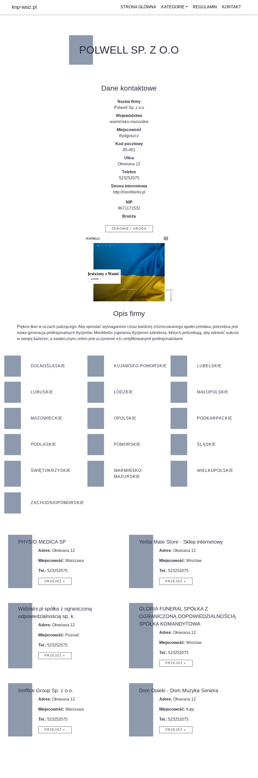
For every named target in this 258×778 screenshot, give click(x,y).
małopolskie (213, 392)
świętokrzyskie (51, 470)
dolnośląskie (48, 366)
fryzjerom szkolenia (149, 333)
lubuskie (42, 392)
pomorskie (127, 444)
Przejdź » (55, 581)
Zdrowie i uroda (129, 228)
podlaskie (43, 444)
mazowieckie (46, 418)
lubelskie (209, 366)
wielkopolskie (215, 470)
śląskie (206, 444)
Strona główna (138, 7)
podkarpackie (214, 418)
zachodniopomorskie (57, 503)
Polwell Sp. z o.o (129, 50)
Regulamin (205, 7)
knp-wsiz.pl (24, 7)
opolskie (125, 418)
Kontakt (231, 7)
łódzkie (123, 392)
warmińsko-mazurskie (129, 121)
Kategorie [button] (173, 7)
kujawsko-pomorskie (140, 366)
